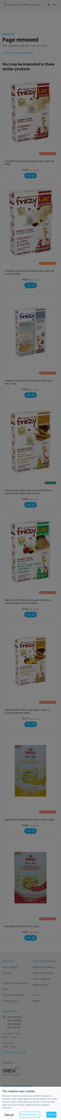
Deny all (9, 1114)
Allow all (51, 1114)
